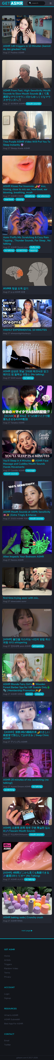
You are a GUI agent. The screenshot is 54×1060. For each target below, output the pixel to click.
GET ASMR (9, 949)
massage (30, 470)
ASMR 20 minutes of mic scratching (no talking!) (26, 781)
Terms (7, 972)
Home (7, 955)
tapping (33, 250)
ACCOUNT (9, 987)
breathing (30, 196)
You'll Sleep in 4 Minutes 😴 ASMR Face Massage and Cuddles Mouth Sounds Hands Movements (25, 464)
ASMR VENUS (17, 694)
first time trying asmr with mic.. (21, 598)
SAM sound (16, 378)
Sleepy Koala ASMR (20, 148)
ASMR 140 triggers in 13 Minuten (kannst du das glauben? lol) (27, 47)
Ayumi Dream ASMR (21, 786)
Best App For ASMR (13, 1023)
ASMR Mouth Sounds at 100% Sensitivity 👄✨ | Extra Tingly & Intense (26, 513)
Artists (7, 960)
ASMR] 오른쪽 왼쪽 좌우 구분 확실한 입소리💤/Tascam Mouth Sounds (26, 829)
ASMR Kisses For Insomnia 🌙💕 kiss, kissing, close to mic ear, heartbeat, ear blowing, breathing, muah (25, 189)
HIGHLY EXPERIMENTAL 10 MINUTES (25, 330)
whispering (38, 646)
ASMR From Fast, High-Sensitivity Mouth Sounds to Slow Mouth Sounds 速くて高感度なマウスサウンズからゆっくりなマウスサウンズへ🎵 (26, 95)
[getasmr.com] (12, 3)
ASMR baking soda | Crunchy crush (23, 917)
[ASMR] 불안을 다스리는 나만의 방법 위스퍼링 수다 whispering (26, 641)
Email (6, 1040)
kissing (20, 199)
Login (6, 994)
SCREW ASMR (18, 103)
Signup (7, 998)
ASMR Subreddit (12, 1019)
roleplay (39, 694)
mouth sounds (33, 103)
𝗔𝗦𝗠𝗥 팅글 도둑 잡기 (15, 288)
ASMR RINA (17, 920)
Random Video (11, 968)
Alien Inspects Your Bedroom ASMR (23, 556)
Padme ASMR (17, 52)
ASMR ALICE (17, 879)
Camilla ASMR (18, 470)
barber (29, 694)
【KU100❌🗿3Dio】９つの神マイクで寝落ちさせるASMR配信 (26, 417)
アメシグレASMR (19, 741)
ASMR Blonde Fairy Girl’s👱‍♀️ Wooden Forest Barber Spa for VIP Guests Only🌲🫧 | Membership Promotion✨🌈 (26, 687)
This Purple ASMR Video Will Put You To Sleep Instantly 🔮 (26, 143)
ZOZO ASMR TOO (19, 518)
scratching (22, 250)
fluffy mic (35, 247)
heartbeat (9, 199)
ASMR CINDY (17, 196)
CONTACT (9, 1034)
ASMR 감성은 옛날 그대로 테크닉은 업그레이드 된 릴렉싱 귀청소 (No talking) (25, 373)
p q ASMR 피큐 (18, 292)
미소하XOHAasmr (19, 834)
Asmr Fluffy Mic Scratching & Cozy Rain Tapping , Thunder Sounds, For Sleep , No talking (27, 240)
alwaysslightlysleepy (21, 333)
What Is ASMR (11, 1015)
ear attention (43, 196)
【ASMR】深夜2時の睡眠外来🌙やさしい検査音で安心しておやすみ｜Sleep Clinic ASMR (26, 735)
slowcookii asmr (18, 601)
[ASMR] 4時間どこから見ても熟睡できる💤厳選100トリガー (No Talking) (26, 874)
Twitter (7, 1044)
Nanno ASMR (17, 560)
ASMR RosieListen (20, 247)
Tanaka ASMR (17, 422)
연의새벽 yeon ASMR (21, 646)
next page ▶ (27, 930)
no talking (9, 250)
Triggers (8, 964)
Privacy (7, 976)
